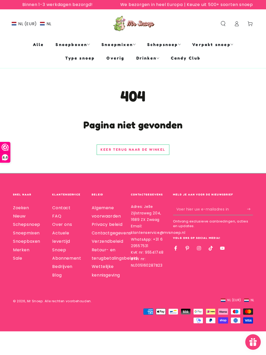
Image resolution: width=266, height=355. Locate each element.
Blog (57, 275)
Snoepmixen (26, 233)
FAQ (56, 216)
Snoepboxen (26, 241)
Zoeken (21, 208)
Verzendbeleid (107, 241)
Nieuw (19, 216)
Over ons (62, 224)
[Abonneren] (250, 209)
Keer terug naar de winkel (133, 149)
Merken (21, 250)
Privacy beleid (107, 224)
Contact (61, 208)
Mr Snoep (35, 301)
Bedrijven (62, 266)
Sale (17, 258)
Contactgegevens (111, 233)
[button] (31, 23)
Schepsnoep (26, 224)
